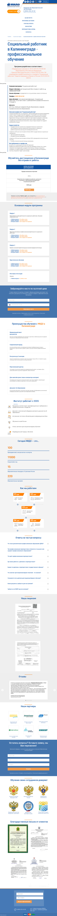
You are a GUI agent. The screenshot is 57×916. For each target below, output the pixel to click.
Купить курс (28, 189)
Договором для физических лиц (18, 198)
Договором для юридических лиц (34, 198)
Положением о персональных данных (36, 196)
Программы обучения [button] (28, 20)
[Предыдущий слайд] (2, 690)
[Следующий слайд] (55, 690)
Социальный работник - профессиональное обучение (34, 36)
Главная (9, 36)
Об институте (28, 18)
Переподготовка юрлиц (28, 29)
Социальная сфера (17, 36)
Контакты (28, 32)
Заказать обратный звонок (24, 901)
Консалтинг (28, 26)
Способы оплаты (28, 23)
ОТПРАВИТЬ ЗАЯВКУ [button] (12, 11)
